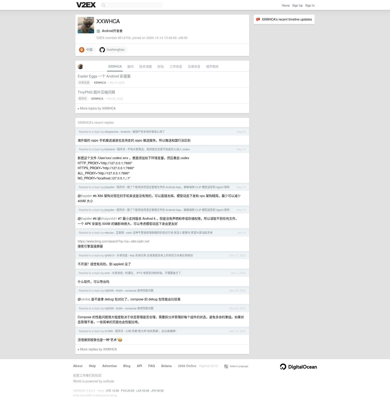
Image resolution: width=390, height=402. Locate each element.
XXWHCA (115, 66)
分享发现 (117, 273)
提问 (130, 66)
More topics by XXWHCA (98, 108)
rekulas (109, 232)
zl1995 (108, 331)
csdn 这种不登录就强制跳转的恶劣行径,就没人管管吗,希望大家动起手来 (169, 232)
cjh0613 (109, 255)
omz (107, 273)
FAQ (151, 365)
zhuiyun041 (109, 218)
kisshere (109, 149)
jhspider (109, 187)
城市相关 (212, 66)
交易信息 (194, 66)
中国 (88, 49)
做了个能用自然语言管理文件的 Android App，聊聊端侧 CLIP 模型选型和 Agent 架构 (178, 187)
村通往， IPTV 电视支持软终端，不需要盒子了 (153, 273)
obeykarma (111, 131)
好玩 (161, 66)
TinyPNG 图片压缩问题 (96, 92)
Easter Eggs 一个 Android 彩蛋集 (104, 76)
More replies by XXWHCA (98, 349)
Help (92, 365)
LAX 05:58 (142, 390)
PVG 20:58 (127, 390)
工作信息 (175, 66)
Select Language (238, 366)
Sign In (310, 5)
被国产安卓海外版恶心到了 (148, 131)
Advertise (109, 365)
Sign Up (297, 5)
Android (125, 131)
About (78, 365)
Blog (126, 365)
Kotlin (119, 290)
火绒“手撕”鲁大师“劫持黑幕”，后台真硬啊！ (151, 331)
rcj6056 (109, 290)
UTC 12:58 (112, 390)
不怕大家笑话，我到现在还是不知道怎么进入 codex (159, 149)
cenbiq (85, 299)
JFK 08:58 (157, 390)
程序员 (83, 98)
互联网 (120, 232)
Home (286, 5)
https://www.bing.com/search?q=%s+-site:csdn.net (113, 241)
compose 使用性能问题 (139, 290)
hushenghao (115, 49)
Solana (166, 365)
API (139, 365)
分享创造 (84, 82)
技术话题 (145, 66)
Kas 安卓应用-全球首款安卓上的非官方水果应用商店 (161, 255)
